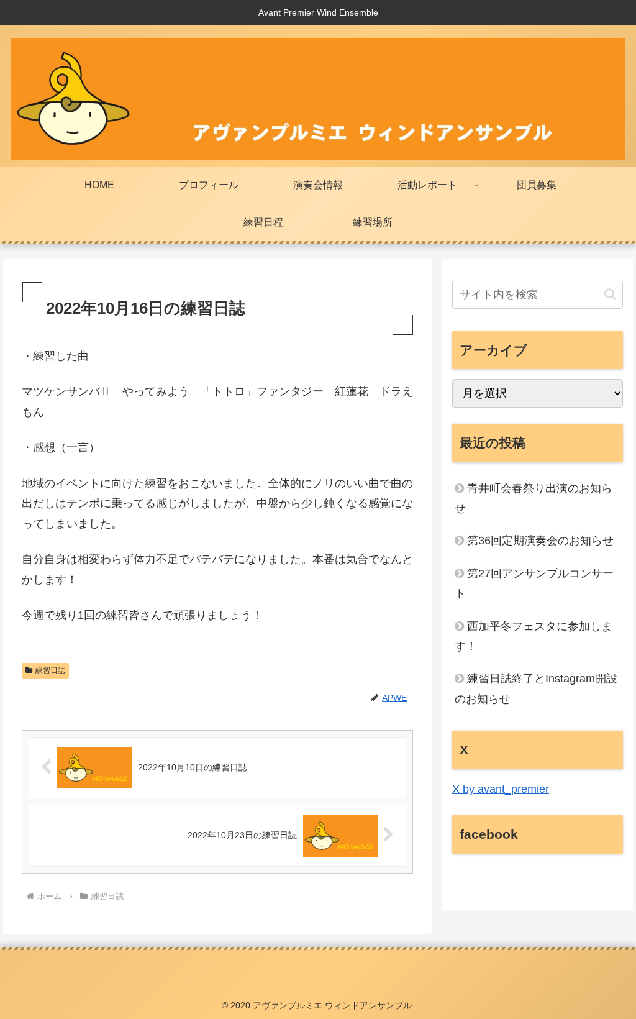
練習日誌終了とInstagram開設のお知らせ (536, 688)
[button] (610, 294)
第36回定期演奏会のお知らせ (540, 540)
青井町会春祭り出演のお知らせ (533, 498)
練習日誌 (50, 670)
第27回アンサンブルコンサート (534, 583)
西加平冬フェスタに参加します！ (533, 636)
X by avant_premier (500, 789)
